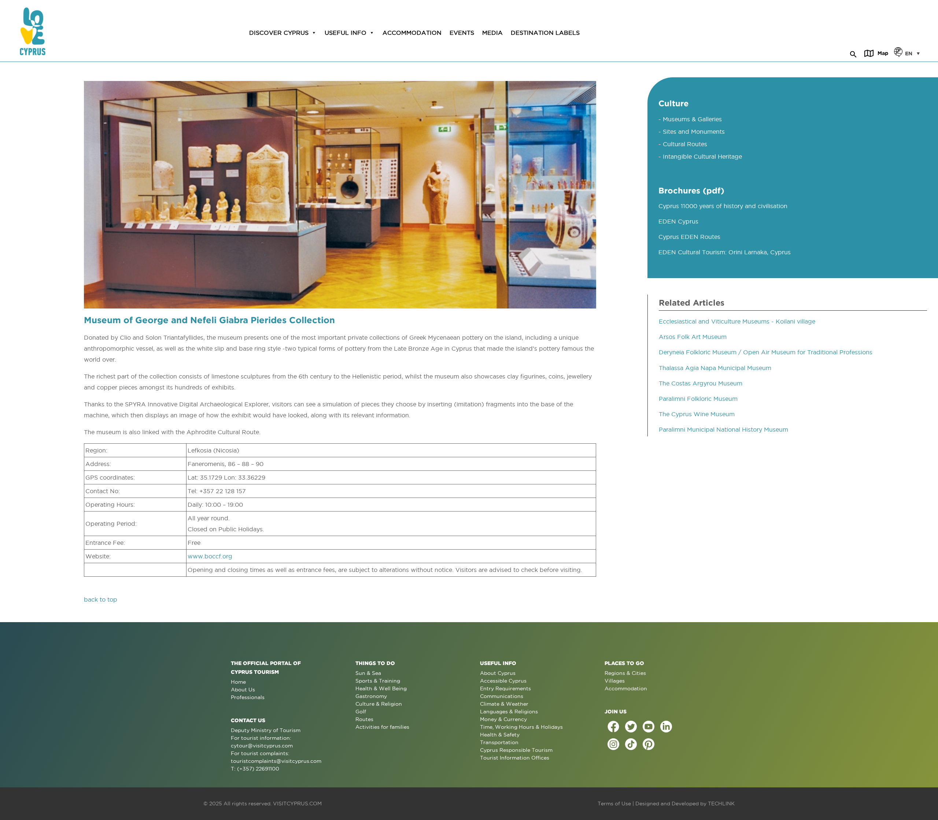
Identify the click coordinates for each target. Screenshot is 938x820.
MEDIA (492, 33)
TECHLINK (721, 803)
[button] (853, 53)
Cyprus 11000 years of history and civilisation (722, 206)
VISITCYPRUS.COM (297, 803)
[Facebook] (613, 726)
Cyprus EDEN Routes (689, 236)
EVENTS (462, 33)
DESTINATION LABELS (545, 33)
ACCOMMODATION (412, 33)
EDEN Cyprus (678, 221)
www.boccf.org (210, 556)
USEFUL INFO (345, 33)
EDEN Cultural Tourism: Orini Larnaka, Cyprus (724, 252)
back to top (100, 599)
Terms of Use (614, 803)
